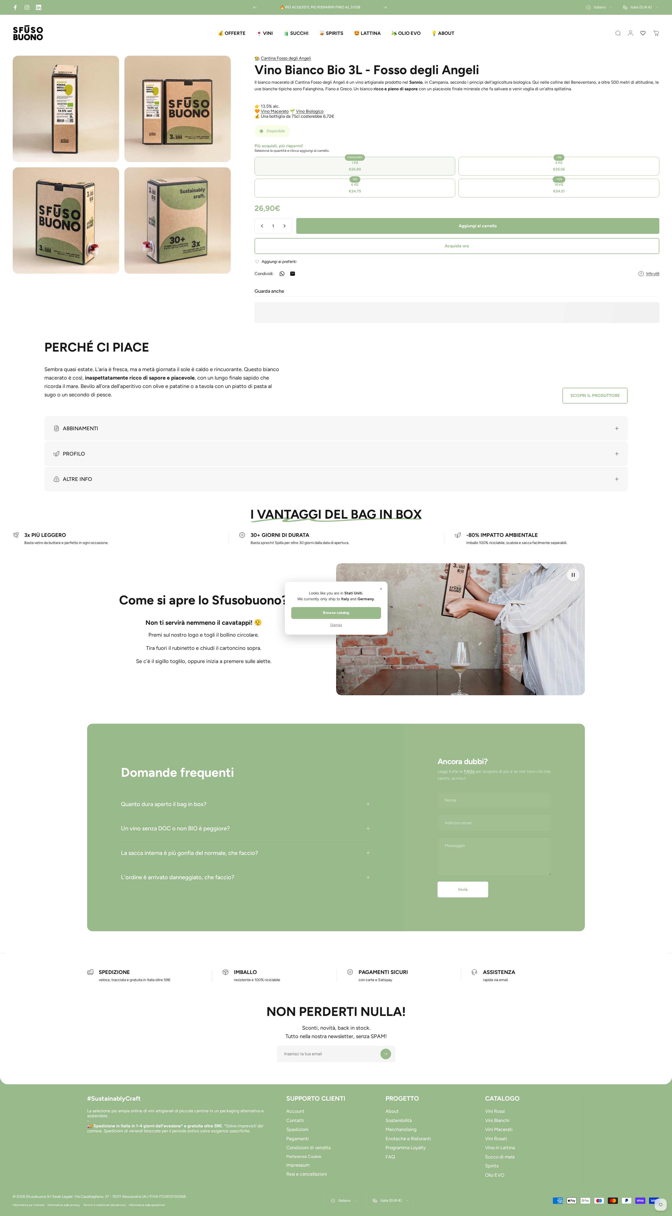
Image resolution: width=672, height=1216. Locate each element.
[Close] (409, 553)
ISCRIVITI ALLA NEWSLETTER (336, 650)
